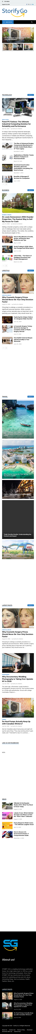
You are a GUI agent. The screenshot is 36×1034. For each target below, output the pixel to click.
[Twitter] (29, 4)
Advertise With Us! (7, 1031)
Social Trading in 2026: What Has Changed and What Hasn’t (24, 247)
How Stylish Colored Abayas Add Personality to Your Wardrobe (23, 339)
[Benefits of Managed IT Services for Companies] (7, 176)
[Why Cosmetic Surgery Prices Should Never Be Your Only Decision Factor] (18, 283)
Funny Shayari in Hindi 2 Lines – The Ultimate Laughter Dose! (24, 823)
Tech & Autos (5, 119)
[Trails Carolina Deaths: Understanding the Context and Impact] (18, 519)
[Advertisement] (18, 72)
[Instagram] (31, 4)
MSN (3, 752)
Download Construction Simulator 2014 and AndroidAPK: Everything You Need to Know (23, 167)
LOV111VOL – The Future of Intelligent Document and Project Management (23, 257)
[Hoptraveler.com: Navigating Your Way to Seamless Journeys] (18, 549)
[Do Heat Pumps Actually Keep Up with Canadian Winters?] (7, 1013)
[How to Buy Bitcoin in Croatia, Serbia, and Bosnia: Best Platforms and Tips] (7, 237)
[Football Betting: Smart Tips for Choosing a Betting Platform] (18, 35)
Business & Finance (6, 214)
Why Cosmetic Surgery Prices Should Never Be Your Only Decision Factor (17, 299)
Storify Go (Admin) (17, 128)
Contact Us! (12, 1029)
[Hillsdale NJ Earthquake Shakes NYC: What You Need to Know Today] (7, 803)
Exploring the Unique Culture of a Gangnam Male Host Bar (23, 318)
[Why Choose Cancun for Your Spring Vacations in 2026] (18, 459)
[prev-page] (3, 184)
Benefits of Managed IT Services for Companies (22, 177)
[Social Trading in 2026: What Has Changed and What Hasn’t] (7, 247)
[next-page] (6, 184)
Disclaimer (29, 1029)
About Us (4, 1029)
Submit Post (17, 1031)
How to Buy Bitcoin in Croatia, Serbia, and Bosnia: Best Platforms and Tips (23, 238)
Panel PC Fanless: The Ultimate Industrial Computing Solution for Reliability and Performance (16, 124)
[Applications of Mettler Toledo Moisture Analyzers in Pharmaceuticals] (7, 155)
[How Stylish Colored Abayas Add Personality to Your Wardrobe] (7, 338)
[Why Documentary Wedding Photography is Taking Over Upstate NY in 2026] (7, 1003)
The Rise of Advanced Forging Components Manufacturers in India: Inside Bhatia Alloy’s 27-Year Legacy (23, 146)
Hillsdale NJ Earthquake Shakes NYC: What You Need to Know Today (23, 804)
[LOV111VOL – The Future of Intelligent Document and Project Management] (7, 256)
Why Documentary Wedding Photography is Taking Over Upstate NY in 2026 (17, 679)
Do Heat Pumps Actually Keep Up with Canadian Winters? (23, 1013)
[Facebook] (27, 4)
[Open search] (32, 22)
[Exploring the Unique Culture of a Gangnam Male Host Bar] (7, 317)
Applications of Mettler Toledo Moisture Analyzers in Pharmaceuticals (24, 156)
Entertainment (5, 674)
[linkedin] (33, 4)
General (4, 719)
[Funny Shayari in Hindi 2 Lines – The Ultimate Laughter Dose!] (7, 823)
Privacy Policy (21, 1029)
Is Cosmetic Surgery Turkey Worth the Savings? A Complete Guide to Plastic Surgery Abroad (23, 328)
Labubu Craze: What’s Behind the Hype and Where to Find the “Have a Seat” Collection (23, 814)
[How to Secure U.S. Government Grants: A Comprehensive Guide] (7, 832)
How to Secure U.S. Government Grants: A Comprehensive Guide (21, 833)
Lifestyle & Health (6, 295)
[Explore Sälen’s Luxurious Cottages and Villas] (18, 489)
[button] (31, 35)
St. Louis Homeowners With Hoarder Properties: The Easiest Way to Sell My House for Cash (17, 219)
